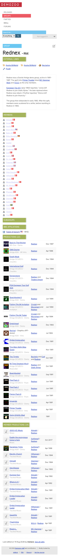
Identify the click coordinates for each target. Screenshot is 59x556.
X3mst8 (13, 461)
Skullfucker (10, 195)
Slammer (9, 198)
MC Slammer (44, 80)
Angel (8, 123)
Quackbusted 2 (16, 297)
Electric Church (16, 454)
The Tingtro (14, 357)
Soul (8, 205)
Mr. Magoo (10, 185)
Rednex (34, 244)
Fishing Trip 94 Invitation (19, 304)
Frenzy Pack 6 (15, 394)
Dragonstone (15, 276)
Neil (7, 189)
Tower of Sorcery (13, 232)
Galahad (9, 166)
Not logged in (42, 36)
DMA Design (15, 250)
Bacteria (34, 357)
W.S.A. (33, 523)
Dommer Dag (15, 475)
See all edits (40, 542)
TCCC (16, 83)
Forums (7, 26)
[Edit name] (53, 46)
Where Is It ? (14, 482)
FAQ (22, 552)
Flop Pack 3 (14, 380)
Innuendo (13, 401)
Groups (7, 16)
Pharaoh (9, 192)
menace (30, 542)
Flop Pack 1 (14, 387)
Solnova (9, 202)
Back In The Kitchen (18, 243)
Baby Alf (9, 133)
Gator (8, 169)
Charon (9, 146)
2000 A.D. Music (16, 430)
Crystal (34, 304)
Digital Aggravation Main (19, 489)
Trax (8, 215)
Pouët (8, 69)
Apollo (8, 126)
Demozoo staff (19, 548)
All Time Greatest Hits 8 (19, 364)
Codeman (10, 149)
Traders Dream (37, 279)
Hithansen (10, 175)
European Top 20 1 (13, 88)
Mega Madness (12, 182)
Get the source (39, 552)
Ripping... (13, 529)
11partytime (14, 522)
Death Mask (14, 257)
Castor (8, 143)
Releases (8, 12)
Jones (8, 179)
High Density (11, 172)
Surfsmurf (35, 439)
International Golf (16, 266)
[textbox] (24, 32)
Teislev (9, 212)
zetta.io (15, 552)
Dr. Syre (9, 159)
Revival (13, 330)
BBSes (6, 23)
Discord (29, 552)
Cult (43, 357)
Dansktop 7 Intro (16, 447)
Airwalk (9, 120)
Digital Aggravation (17, 340)
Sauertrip (13, 515)
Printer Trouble (28, 80)
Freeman (9, 162)
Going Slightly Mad (17, 415)
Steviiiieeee (14, 468)
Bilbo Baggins (11, 136)
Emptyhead (14, 323)
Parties (7, 19)
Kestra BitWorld (12, 65)
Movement (35, 307)
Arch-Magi (10, 130)
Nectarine (46, 65)
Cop (7, 153)
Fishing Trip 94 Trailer (18, 315)
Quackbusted (15, 373)
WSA (8, 83)
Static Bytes (36, 367)
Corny (8, 156)
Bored (8, 139)
